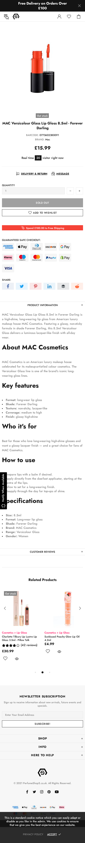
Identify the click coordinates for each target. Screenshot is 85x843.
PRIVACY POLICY (33, 834)
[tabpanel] (21, 629)
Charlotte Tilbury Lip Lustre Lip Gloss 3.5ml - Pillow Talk (19, 638)
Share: (6, 280)
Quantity (8, 185)
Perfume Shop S (16, 16)
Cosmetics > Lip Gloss (14, 632)
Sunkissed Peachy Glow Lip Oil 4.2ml (61, 638)
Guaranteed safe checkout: (21, 240)
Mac (47, 139)
